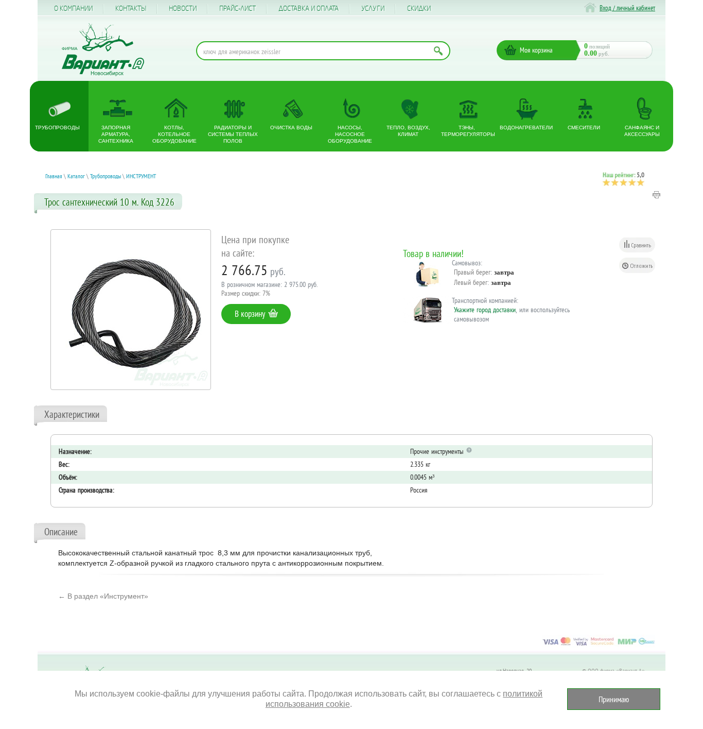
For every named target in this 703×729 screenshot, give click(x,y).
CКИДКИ (419, 8)
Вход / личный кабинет (627, 8)
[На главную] (103, 49)
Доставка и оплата (308, 8)
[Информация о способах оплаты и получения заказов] (598, 645)
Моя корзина (536, 50)
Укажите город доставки (485, 309)
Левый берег (470, 282)
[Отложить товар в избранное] (637, 265)
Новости (183, 8)
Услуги (372, 8)
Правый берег (472, 272)
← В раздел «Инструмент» (103, 596)
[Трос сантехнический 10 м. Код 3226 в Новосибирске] (130, 309)
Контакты (130, 8)
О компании (73, 8)
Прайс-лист (237, 8)
